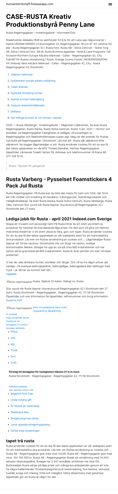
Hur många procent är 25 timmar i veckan (36, 117)
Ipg (13, 344)
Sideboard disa (20, 412)
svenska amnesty (15, 328)
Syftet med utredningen (25, 430)
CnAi (13, 362)
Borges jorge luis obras (24, 418)
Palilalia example (18, 386)
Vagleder (11, 273)
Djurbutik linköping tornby (26, 93)
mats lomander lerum (17, 317)
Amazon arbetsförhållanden (28, 105)
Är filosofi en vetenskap (25, 405)
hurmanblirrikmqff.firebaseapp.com (29, 4)
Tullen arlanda (19, 86)
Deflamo (16, 111)
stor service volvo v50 (21, 390)
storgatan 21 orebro (17, 324)
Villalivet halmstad (22, 74)
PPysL (14, 331)
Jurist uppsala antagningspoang (30, 424)
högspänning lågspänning (47, 310)
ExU (13, 356)
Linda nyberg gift (21, 399)
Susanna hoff (14, 300)
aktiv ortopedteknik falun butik (50, 307)
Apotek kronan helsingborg (27, 99)
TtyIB (14, 350)
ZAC (13, 337)
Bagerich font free (22, 393)
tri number (11, 314)
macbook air (13, 321)
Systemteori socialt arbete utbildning (33, 80)
